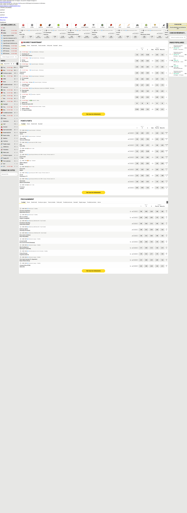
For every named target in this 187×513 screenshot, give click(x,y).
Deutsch (6, 2)
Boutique (14, 6)
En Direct (18, 6)
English (9, 2)
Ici (19, 3)
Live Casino (9, 6)
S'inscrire (2, 7)
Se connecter (8, 7)
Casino (4, 6)
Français (2, 2)
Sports (1, 6)
